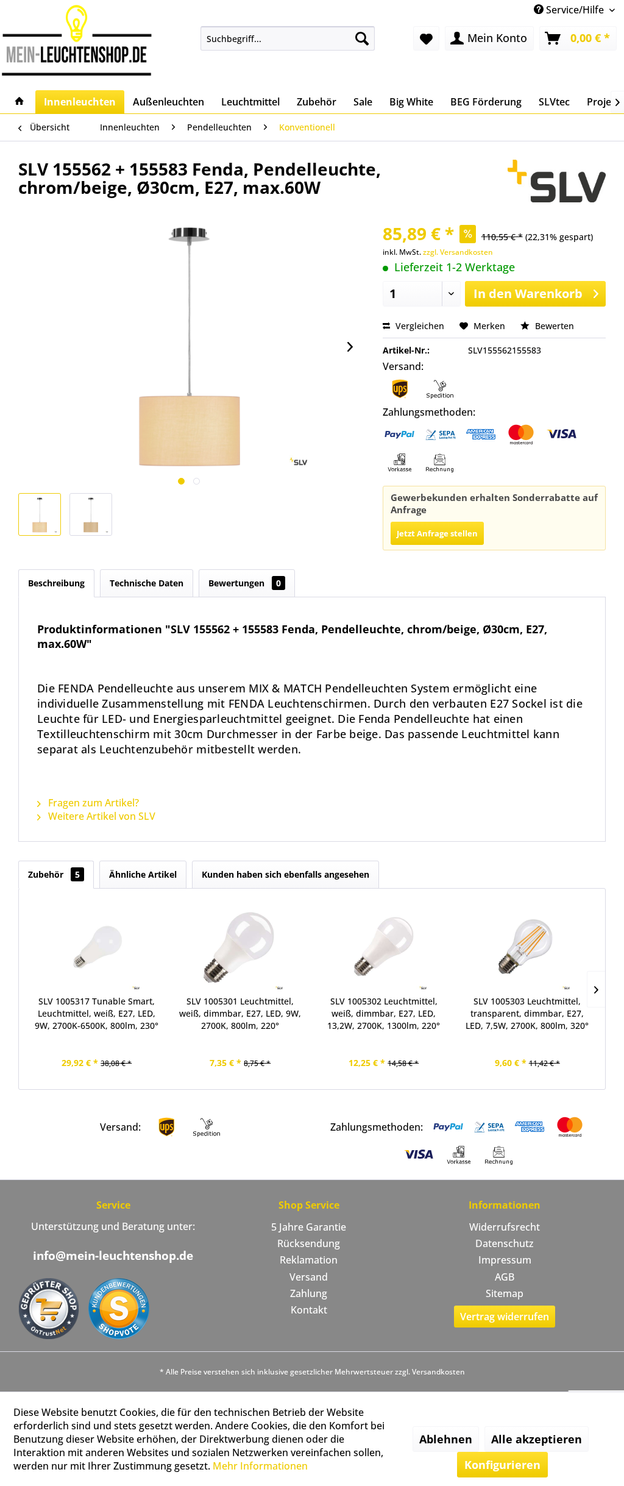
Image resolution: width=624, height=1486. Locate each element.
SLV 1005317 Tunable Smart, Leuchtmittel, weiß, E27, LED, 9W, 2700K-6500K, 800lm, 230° (96, 1013)
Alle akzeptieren (536, 1439)
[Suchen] (362, 38)
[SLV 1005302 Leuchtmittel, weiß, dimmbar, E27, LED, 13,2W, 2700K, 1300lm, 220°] (384, 946)
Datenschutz (504, 1243)
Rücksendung (308, 1243)
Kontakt (309, 1310)
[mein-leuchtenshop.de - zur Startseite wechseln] (77, 40)
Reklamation (309, 1260)
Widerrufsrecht (504, 1227)
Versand (308, 1277)
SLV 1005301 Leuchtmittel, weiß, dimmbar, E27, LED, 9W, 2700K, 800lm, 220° (240, 1013)
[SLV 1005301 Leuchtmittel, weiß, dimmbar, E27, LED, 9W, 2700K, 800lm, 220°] (240, 946)
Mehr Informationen (260, 1466)
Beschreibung (56, 583)
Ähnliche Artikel (143, 874)
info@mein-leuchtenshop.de (113, 1256)
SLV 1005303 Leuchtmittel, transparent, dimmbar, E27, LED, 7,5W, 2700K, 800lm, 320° (527, 1013)
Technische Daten (146, 583)
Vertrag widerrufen (504, 1316)
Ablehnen (445, 1439)
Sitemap (504, 1293)
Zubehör (54, 874)
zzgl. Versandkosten (458, 252)
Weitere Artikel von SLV (100, 816)
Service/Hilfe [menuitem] (575, 9)
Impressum (504, 1260)
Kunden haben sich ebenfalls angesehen (285, 874)
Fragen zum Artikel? (92, 802)
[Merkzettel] (426, 38)
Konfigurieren (502, 1464)
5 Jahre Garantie (308, 1227)
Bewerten (553, 326)
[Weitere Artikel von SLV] (557, 181)
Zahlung (308, 1293)
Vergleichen (418, 326)
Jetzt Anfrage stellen (437, 533)
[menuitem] (287, 38)
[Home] (19, 101)
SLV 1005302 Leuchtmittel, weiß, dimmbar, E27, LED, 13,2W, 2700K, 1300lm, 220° (383, 1013)
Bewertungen (244, 583)
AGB (504, 1277)
